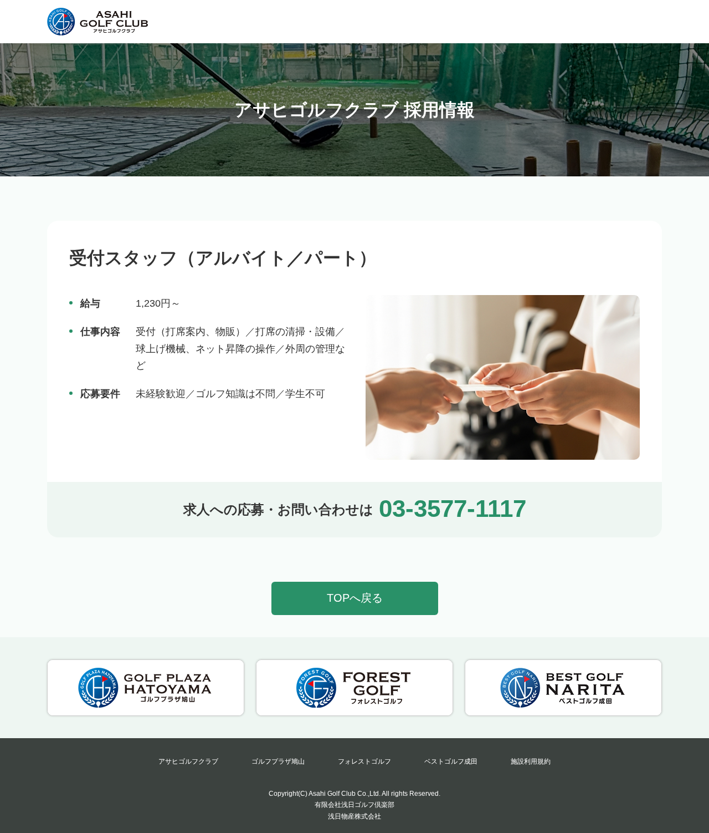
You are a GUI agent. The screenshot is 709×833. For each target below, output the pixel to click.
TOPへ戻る (355, 598)
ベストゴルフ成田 (450, 761)
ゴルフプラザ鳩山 (278, 761)
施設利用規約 (531, 761)
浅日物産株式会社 (354, 816)
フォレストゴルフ (364, 761)
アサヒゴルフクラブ (188, 761)
